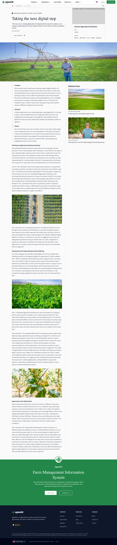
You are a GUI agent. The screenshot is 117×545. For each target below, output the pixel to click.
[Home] (12, 6)
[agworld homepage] (8, 2)
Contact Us (65, 493)
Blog (77, 519)
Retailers (62, 523)
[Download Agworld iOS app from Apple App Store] (16, 524)
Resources (68, 2)
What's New (79, 523)
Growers (62, 516)
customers (18, 6)
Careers (94, 523)
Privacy (51, 541)
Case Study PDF (18, 35)
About (77, 2)
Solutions (34, 2)
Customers (79, 516)
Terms (57, 541)
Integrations (45, 2)
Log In (103, 2)
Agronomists (63, 519)
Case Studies (57, 2)
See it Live (111, 2)
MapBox (54, 535)
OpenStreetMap (46, 535)
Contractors (63, 526)
